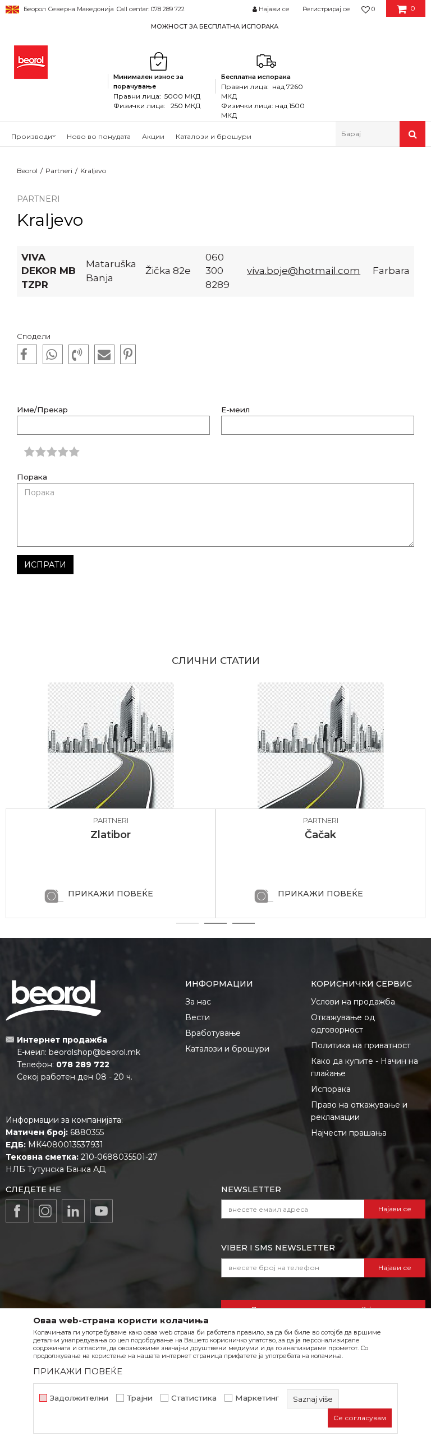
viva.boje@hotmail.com (303, 270)
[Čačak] (320, 745)
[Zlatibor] (111, 745)
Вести (197, 1017)
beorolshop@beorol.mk (94, 1052)
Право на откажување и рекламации (359, 1111)
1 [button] (187, 923)
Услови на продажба (353, 1002)
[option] (215, 26)
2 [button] (215, 923)
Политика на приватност (361, 1045)
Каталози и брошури (227, 1049)
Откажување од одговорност (343, 1023)
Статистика (194, 1398)
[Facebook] (27, 354)
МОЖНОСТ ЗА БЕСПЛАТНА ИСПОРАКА (214, 26)
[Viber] (78, 354)
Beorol (27, 170)
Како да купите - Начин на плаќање (364, 1067)
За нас (198, 1002)
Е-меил (235, 410)
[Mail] (104, 354)
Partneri (58, 170)
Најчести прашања (349, 1133)
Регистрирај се (326, 9)
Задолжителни (79, 1398)
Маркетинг (257, 1398)
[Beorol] (31, 62)
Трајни (140, 1398)
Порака (32, 477)
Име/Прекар (42, 410)
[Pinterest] (127, 354)
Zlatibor (110, 835)
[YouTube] (101, 1211)
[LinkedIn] (73, 1211)
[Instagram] (45, 1211)
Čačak (320, 835)
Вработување (213, 1033)
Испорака (331, 1089)
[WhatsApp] (52, 354)
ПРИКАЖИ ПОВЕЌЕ (110, 894)
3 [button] (243, 923)
